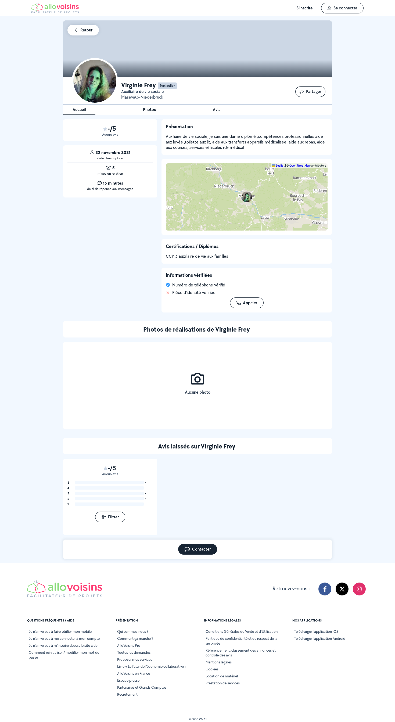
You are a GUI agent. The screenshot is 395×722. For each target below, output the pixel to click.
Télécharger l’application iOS (316, 631)
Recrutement (127, 694)
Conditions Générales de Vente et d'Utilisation (242, 631)
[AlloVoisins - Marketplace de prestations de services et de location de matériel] (55, 12)
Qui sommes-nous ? (132, 631)
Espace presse (128, 680)
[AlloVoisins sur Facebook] (324, 589)
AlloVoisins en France (133, 673)
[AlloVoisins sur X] (342, 589)
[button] (246, 197)
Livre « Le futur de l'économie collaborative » (151, 666)
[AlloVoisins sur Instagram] (359, 589)
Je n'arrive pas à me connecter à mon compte (64, 638)
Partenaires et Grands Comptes (141, 687)
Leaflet (280, 165)
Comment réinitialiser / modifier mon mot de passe (64, 655)
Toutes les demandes (133, 652)
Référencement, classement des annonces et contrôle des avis (241, 653)
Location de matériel (222, 676)
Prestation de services (223, 683)
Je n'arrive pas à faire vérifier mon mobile (60, 631)
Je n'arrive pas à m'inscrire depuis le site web (63, 645)
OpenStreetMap (299, 165)
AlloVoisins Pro (128, 645)
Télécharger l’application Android (319, 638)
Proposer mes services (134, 659)
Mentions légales (219, 662)
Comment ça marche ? (135, 638)
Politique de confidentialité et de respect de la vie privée (241, 641)
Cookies (212, 669)
